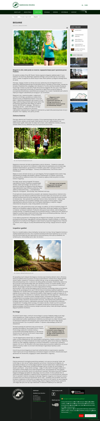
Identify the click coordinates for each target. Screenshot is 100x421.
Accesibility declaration (94, 419)
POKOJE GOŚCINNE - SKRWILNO (78, 111)
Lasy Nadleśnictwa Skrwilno (78, 89)
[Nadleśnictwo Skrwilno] (15, 5)
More (70, 412)
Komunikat (78, 30)
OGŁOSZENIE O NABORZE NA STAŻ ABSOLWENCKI (80, 46)
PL (82, 5)
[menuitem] (17, 12)
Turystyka (15, 16)
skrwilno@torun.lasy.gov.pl (39, 401)
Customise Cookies (90, 415)
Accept (81, 415)
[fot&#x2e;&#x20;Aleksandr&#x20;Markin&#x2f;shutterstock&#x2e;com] (40, 48)
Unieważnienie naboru (79, 35)
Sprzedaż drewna (75, 66)
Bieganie (36, 16)
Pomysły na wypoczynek (25, 16)
